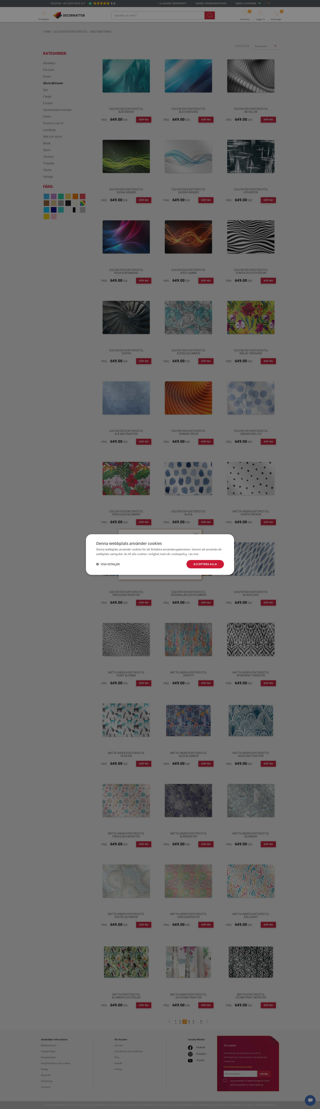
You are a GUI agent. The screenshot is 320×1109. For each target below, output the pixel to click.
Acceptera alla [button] (205, 564)
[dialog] (160, 554)
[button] (108, 564)
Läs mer (194, 554)
